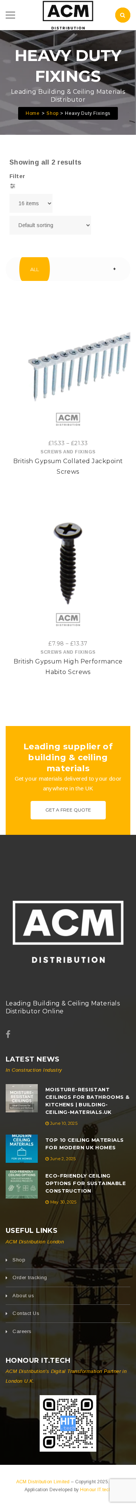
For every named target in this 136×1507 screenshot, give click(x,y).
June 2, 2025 (63, 1158)
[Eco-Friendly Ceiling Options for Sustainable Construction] (22, 1184)
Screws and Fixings (67, 452)
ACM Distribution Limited (43, 1481)
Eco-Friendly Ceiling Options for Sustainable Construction (85, 1183)
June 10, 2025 (63, 1123)
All (34, 269)
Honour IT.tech (95, 1489)
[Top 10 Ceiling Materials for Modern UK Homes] (22, 1149)
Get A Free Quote (68, 810)
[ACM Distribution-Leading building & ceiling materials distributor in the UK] (68, 14)
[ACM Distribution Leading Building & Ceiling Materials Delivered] (68, 929)
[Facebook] (8, 1034)
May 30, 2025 (63, 1202)
